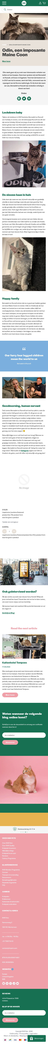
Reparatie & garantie (9, 882)
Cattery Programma (9, 858)
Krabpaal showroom (9, 848)
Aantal (5, 527)
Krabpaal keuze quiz (9, 853)
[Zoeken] (5, 9)
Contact (5, 872)
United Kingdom (7, 976)
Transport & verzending (10, 875)
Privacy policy (23, 1033)
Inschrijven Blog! (8, 613)
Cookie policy (14, 1033)
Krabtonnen (6, 899)
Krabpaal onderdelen (9, 904)
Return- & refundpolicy (11, 1036)
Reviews (5, 856)
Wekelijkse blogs (8, 850)
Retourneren (6, 877)
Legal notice (33, 1033)
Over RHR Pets (7, 843)
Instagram (25, 450)
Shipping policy (24, 1036)
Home (4, 45)
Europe (4, 974)
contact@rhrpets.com (9, 948)
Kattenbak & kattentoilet (10, 901)
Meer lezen (6, 61)
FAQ (3, 885)
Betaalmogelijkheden (9, 880)
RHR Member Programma (11, 870)
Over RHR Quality (8, 845)
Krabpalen (5, 896)
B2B (3, 979)
